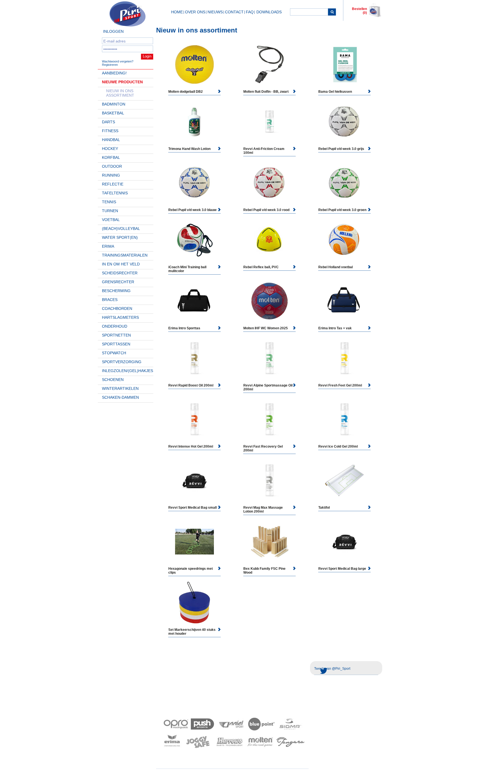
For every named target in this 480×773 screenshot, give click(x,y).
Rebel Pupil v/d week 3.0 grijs (341, 149)
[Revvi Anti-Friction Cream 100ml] (269, 121)
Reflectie (112, 184)
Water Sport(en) (120, 237)
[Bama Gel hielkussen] (344, 64)
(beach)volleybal (121, 228)
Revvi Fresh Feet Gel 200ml (340, 385)
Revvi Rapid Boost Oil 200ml (190, 385)
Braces (110, 299)
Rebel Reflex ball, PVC (261, 267)
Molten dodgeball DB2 (185, 92)
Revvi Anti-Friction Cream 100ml (263, 151)
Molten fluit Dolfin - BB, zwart (266, 92)
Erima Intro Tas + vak (335, 328)
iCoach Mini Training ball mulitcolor (187, 269)
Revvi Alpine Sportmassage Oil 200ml (267, 387)
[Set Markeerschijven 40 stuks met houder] (194, 602)
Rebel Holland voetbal (335, 267)
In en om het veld (121, 264)
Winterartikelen (120, 388)
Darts (108, 122)
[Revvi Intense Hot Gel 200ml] (194, 419)
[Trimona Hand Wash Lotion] (194, 121)
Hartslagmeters (120, 317)
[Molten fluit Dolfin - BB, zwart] (269, 64)
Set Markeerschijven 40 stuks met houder (192, 632)
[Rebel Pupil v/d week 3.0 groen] (344, 183)
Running (111, 175)
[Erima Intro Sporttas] (194, 301)
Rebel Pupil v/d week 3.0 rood (266, 210)
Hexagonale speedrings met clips (190, 570)
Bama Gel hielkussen (335, 92)
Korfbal (111, 157)
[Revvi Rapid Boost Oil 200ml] (194, 358)
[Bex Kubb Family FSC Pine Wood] (269, 541)
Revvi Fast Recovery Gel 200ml (263, 448)
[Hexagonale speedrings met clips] (194, 541)
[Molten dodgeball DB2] (194, 64)
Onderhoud (114, 326)
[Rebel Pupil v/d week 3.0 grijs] (344, 121)
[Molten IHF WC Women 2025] (269, 301)
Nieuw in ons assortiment (120, 93)
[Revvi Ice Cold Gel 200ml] (344, 419)
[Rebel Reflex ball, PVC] (269, 240)
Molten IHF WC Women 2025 (265, 328)
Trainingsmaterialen (125, 255)
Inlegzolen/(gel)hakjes (127, 370)
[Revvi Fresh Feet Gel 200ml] (344, 358)
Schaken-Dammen (120, 397)
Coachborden (117, 308)
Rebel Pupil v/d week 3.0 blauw (192, 210)
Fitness (110, 131)
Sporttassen (116, 344)
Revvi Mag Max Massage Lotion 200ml (263, 509)
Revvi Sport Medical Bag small (192, 508)
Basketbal (113, 113)
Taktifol (324, 508)
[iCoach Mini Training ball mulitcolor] (194, 240)
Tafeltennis (115, 193)
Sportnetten (116, 335)
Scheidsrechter (120, 273)
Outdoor (112, 166)
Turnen (110, 211)
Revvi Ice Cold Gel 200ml (338, 446)
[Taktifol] (344, 480)
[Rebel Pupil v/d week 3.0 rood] (269, 183)
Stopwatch (114, 353)
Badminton (113, 104)
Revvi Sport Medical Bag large (342, 569)
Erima (108, 246)
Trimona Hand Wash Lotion (189, 149)
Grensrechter (118, 282)
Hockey (110, 148)
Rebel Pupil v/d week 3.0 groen (342, 210)
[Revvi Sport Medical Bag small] (194, 480)
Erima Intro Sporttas (184, 328)
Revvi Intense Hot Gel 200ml (190, 446)
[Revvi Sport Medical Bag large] (344, 541)
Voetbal (111, 219)
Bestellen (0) (359, 11)
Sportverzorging (121, 362)
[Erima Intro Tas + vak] (344, 301)
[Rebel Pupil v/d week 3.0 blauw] (194, 183)
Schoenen (113, 379)
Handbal (111, 139)
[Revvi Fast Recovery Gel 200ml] (269, 419)
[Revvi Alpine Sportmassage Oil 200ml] (269, 358)
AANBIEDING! (114, 73)
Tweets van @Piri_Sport (332, 669)
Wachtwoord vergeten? (117, 61)
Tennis (109, 202)
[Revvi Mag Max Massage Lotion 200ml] (269, 480)
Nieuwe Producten (122, 82)
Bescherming (116, 290)
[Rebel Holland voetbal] (344, 240)
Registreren (110, 64)
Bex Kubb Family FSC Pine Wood (264, 570)
